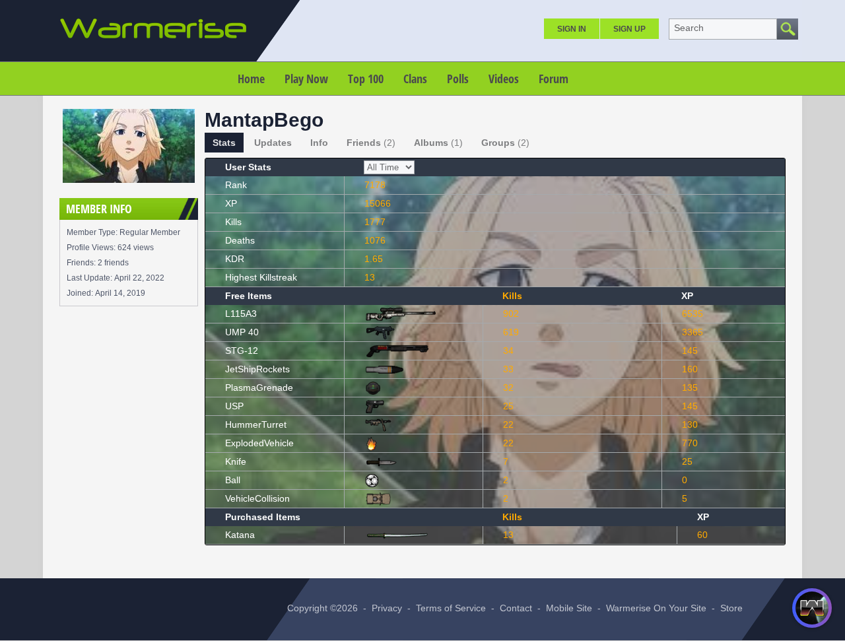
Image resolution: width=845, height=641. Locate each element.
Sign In (571, 29)
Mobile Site (569, 608)
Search (689, 27)
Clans (415, 78)
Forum (553, 78)
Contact (516, 608)
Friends (371, 142)
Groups (505, 142)
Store (731, 608)
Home (251, 78)
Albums (438, 142)
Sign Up (629, 29)
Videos (504, 78)
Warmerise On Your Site (656, 608)
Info (319, 142)
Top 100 (366, 78)
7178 (375, 185)
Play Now (306, 78)
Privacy (387, 608)
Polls (458, 78)
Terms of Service (451, 608)
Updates (273, 142)
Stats (224, 142)
